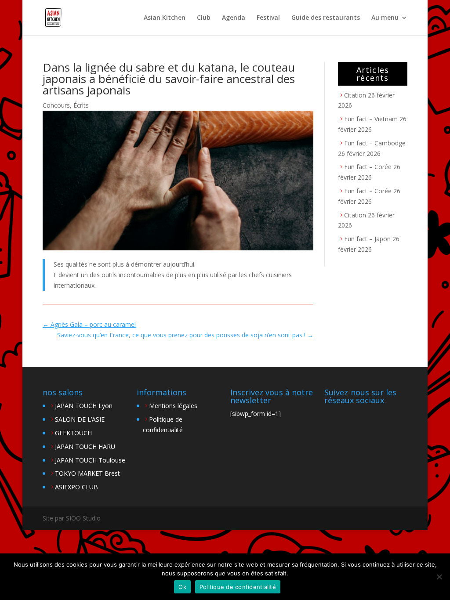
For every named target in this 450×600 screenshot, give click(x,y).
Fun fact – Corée (368, 167)
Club (203, 18)
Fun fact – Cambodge (375, 143)
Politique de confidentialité (238, 586)
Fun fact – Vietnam (371, 119)
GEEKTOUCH (73, 433)
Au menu (385, 18)
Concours (56, 105)
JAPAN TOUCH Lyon (83, 405)
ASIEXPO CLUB (76, 487)
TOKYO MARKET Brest (87, 473)
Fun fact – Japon (367, 239)
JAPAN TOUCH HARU (85, 446)
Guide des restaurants (325, 18)
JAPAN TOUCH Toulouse (90, 460)
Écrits (81, 105)
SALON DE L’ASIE (80, 419)
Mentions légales (173, 405)
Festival (268, 18)
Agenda (233, 18)
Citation (355, 95)
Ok (182, 586)
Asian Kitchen (164, 18)
